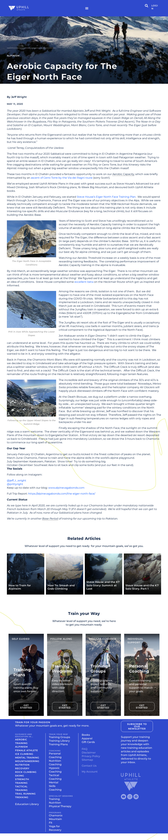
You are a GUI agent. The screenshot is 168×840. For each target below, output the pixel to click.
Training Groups (59, 737)
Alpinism (13, 55)
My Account (90, 771)
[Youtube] (123, 796)
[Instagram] (129, 796)
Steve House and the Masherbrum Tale (111, 587)
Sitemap (87, 759)
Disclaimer (89, 752)
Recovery (22, 768)
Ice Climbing (24, 753)
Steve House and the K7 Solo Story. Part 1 (75, 587)
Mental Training (27, 757)
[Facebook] (136, 796)
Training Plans (58, 744)
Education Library (27, 804)
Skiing (19, 775)
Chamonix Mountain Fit (56, 819)
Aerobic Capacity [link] (123, 174)
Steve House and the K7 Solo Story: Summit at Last (36, 585)
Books (86, 734)
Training (54, 799)
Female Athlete (26, 750)
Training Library (59, 740)
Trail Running (25, 793)
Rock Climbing (26, 772)
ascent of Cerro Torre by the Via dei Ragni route (62, 177)
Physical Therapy (60, 806)
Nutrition (22, 764)
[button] (9, 572)
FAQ (84, 749)
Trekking (21, 797)
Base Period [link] (50, 518)
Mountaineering (27, 761)
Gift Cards (88, 742)
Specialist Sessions (61, 796)
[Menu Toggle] (87, 8)
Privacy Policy (91, 756)
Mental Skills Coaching (55, 786)
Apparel (87, 738)
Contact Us (89, 765)
